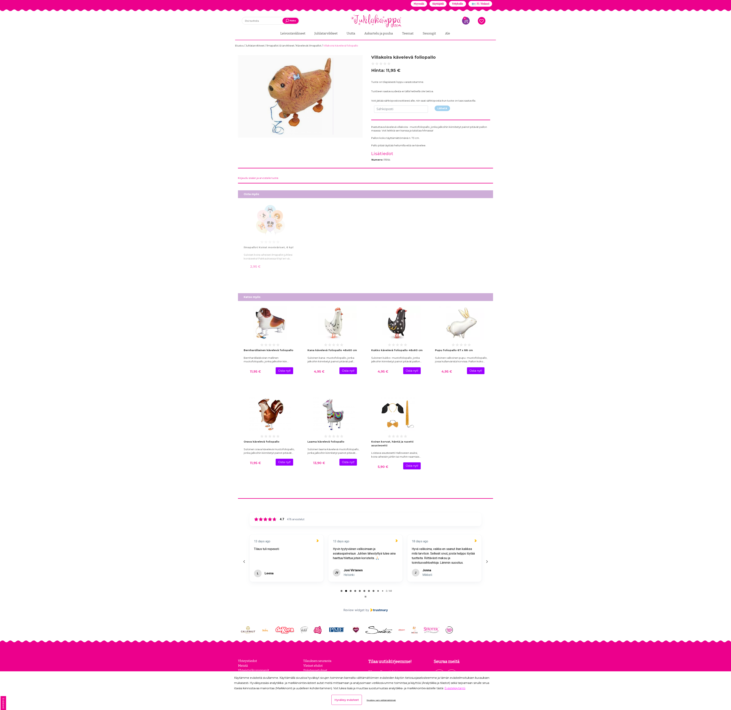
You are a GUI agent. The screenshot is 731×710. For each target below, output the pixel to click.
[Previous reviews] (244, 567)
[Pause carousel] (365, 609)
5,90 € (383, 467)
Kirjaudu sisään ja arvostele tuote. (258, 177)
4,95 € (319, 371)
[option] (300, 96)
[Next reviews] (486, 567)
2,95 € (255, 266)
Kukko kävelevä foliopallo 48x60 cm (397, 350)
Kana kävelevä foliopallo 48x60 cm (332, 350)
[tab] (341, 603)
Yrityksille (457, 3)
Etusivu (239, 45)
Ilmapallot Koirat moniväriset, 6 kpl (268, 247)
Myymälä (419, 3)
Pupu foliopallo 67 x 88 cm (454, 350)
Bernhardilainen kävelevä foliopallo (268, 350)
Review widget (354, 622)
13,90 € (319, 463)
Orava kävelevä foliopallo (261, 441)
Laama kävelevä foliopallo (325, 441)
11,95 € (255, 371)
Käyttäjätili (438, 3)
